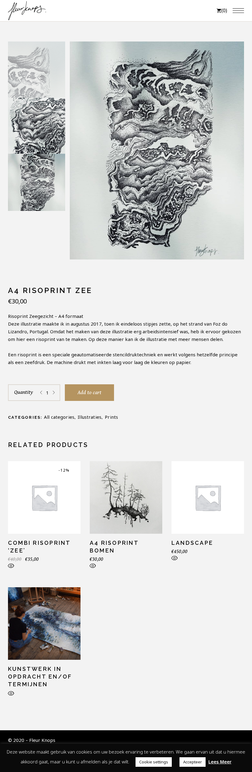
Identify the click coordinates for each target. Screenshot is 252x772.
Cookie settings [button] (153, 762)
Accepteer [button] (192, 762)
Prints (111, 417)
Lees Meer (219, 761)
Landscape (192, 543)
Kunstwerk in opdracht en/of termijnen (40, 676)
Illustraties (89, 417)
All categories (59, 417)
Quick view (11, 567)
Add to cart (89, 392)
